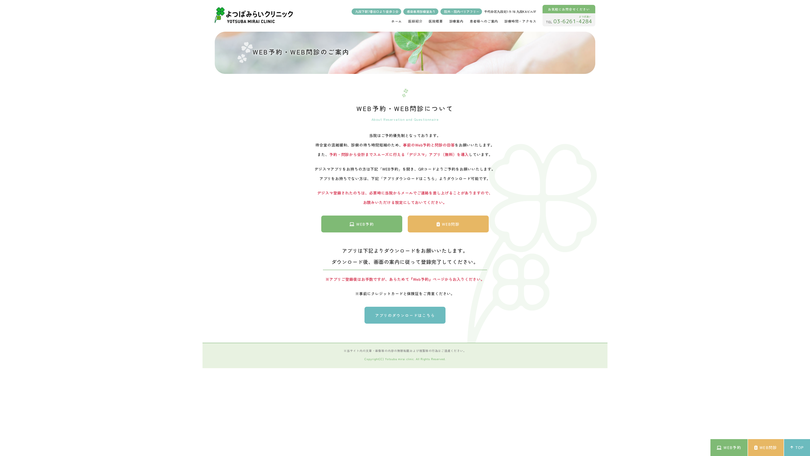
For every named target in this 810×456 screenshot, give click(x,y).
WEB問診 (451, 224)
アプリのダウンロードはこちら (405, 315)
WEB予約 (365, 224)
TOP (799, 447)
